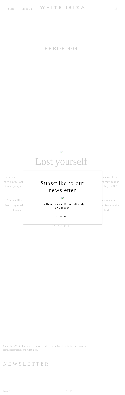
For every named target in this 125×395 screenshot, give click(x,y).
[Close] (97, 175)
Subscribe (62, 217)
